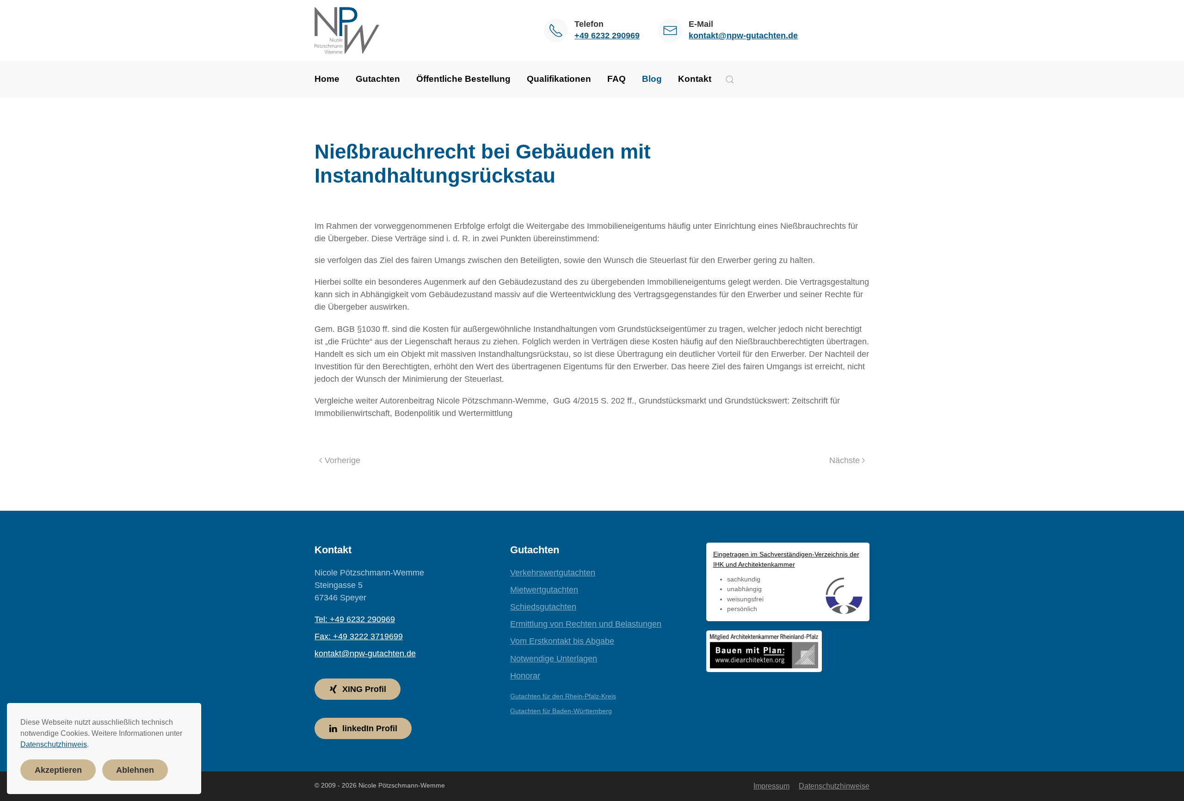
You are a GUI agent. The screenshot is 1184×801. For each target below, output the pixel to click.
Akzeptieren (58, 770)
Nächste (844, 460)
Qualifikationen (559, 79)
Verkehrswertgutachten (552, 572)
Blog (652, 79)
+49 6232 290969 (607, 35)
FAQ (616, 79)
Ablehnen (135, 770)
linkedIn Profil (369, 728)
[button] (729, 79)
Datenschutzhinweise (834, 786)
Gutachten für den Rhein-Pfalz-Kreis (563, 696)
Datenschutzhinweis (53, 744)
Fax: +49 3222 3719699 (358, 636)
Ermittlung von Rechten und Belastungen (585, 624)
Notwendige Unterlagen (553, 658)
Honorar (525, 675)
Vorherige (342, 460)
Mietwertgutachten (544, 589)
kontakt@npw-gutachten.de (743, 35)
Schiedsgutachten (543, 606)
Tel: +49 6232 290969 (354, 619)
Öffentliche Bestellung (463, 79)
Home (326, 79)
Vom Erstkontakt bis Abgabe (562, 641)
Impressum (771, 786)
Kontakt (694, 79)
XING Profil (364, 689)
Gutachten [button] (378, 79)
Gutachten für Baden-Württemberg (561, 711)
